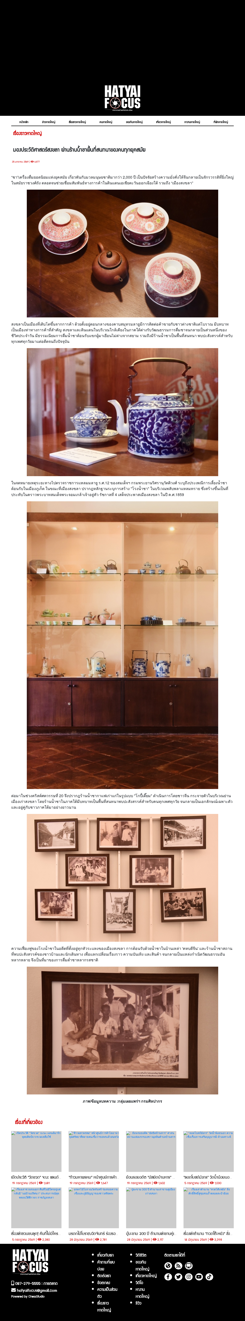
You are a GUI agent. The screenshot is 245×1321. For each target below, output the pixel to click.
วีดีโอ (139, 1282)
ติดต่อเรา (104, 1275)
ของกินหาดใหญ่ (142, 1265)
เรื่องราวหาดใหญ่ (104, 1306)
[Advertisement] (122, 40)
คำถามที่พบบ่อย (106, 1265)
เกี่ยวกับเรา (105, 1255)
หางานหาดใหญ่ (142, 1292)
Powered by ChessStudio (28, 1296)
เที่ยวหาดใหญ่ (146, 1275)
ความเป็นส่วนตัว (107, 1292)
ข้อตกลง (103, 1282)
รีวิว (138, 1303)
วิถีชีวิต (141, 1255)
